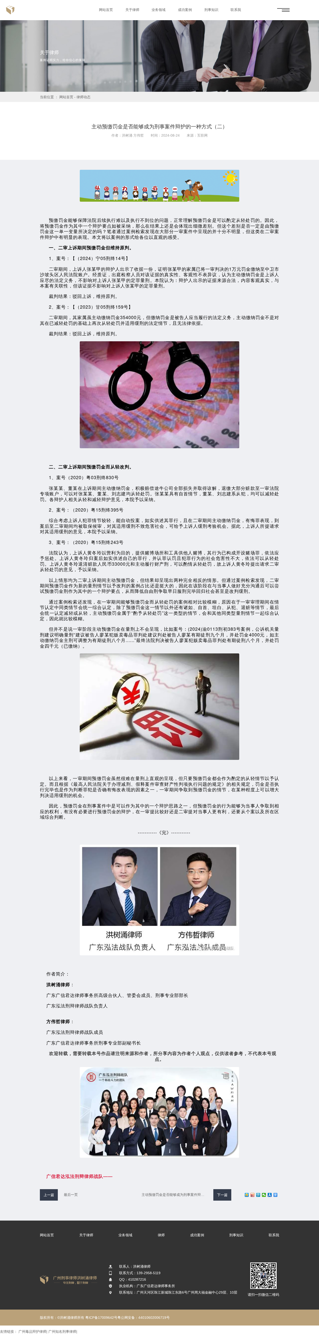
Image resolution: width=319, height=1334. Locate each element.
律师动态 (83, 97)
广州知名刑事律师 (62, 1332)
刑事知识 (211, 10)
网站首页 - (68, 97)
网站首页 (106, 10)
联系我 (236, 10)
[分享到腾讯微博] (258, 1195)
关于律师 (132, 10)
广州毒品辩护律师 (32, 1332)
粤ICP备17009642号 (101, 1318)
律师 (161, 1235)
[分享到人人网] (270, 1195)
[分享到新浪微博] (252, 1195)
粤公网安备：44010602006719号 (143, 1318)
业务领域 (158, 10)
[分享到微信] (264, 1195)
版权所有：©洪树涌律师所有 (62, 1318)
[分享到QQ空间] (247, 1195)
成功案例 (185, 10)
